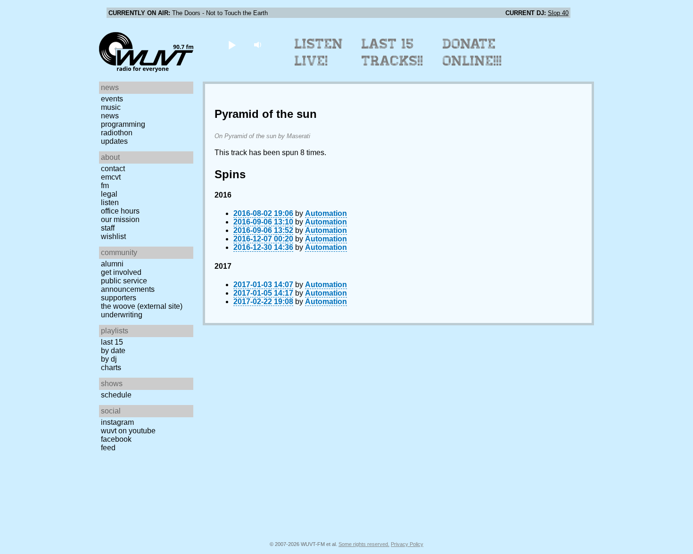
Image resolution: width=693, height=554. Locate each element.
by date (113, 351)
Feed (108, 448)
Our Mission (120, 219)
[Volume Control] (258, 44)
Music (111, 107)
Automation (326, 213)
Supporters (118, 298)
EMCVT (111, 177)
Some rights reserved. (363, 544)
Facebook (116, 439)
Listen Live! (319, 52)
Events (112, 99)
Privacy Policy (407, 544)
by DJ (109, 359)
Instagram (117, 422)
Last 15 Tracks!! (392, 52)
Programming (123, 124)
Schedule (116, 395)
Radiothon (116, 133)
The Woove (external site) (141, 306)
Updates (114, 141)
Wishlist (113, 236)
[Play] (231, 44)
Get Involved (121, 272)
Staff (108, 228)
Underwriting (121, 315)
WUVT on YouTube (128, 431)
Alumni (112, 264)
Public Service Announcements (128, 285)
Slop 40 (558, 13)
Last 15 (112, 342)
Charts (111, 368)
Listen (110, 202)
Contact (113, 169)
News (110, 116)
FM (105, 186)
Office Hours (120, 211)
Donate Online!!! (472, 52)
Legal (109, 194)
